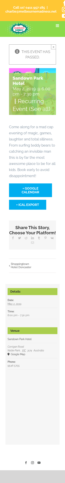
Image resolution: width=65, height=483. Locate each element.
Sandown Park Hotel (20, 339)
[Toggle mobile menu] (58, 26)
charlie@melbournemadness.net (31, 11)
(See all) (39, 109)
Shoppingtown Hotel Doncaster (21, 265)
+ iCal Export (27, 205)
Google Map (17, 354)
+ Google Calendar (30, 190)
